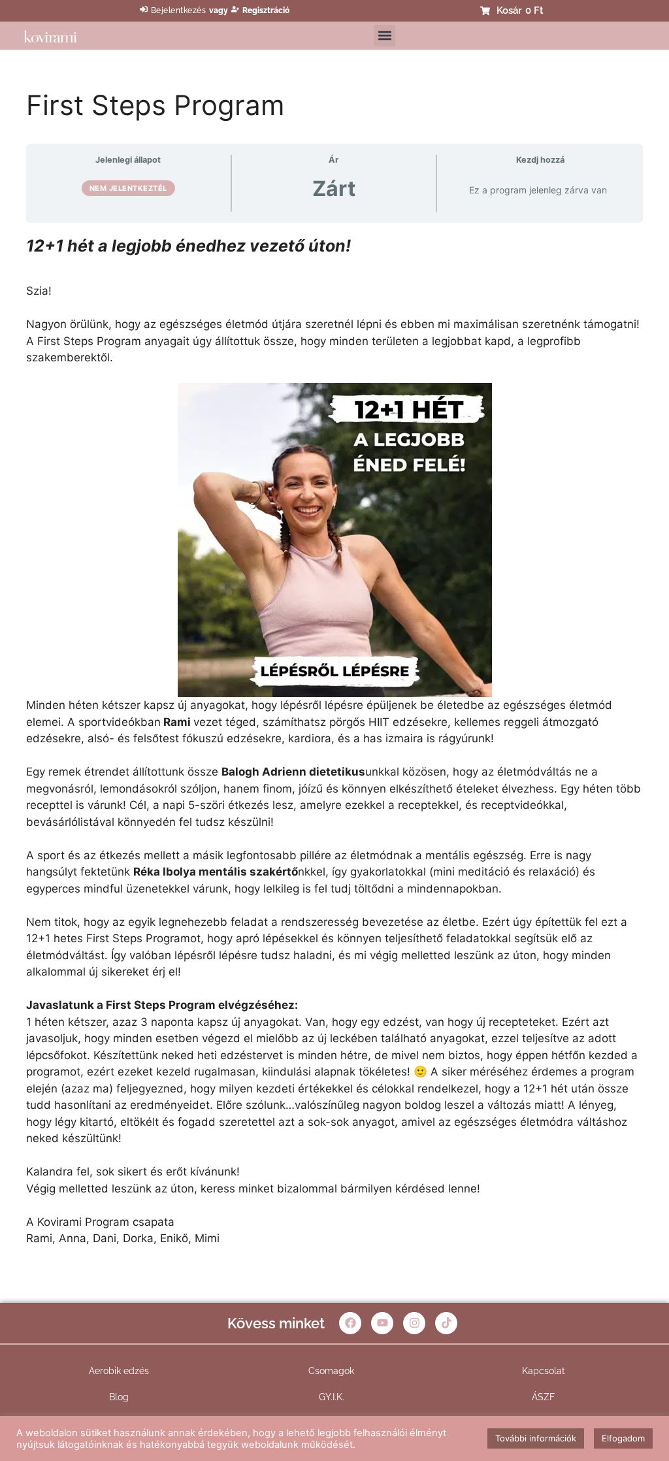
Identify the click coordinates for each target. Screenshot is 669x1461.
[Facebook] (350, 1323)
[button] (384, 35)
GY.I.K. (331, 1397)
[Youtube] (382, 1323)
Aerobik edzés (119, 1371)
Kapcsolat (543, 1371)
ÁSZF (543, 1397)
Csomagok (331, 1371)
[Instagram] (414, 1323)
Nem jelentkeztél (128, 188)
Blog (119, 1397)
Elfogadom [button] (623, 1438)
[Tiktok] (446, 1323)
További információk (535, 1438)
